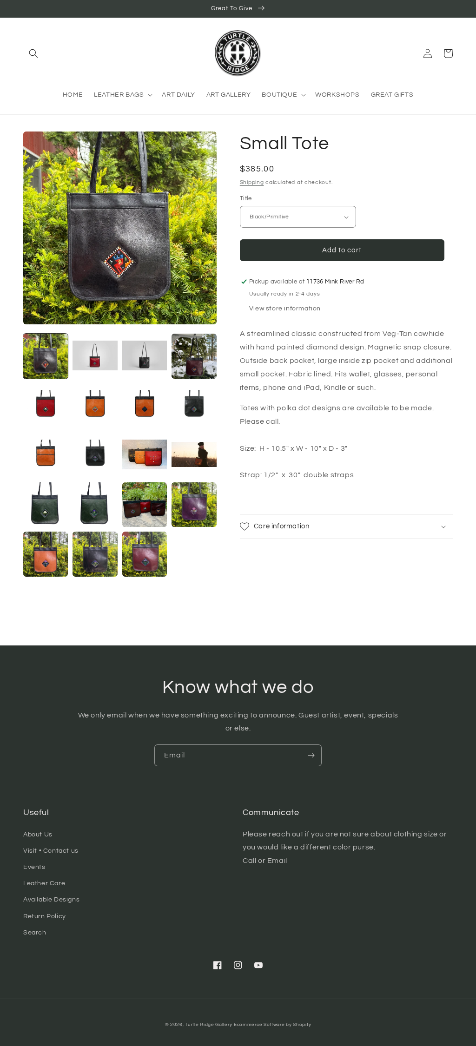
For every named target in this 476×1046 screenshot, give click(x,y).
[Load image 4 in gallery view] (194, 356)
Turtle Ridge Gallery (208, 1024)
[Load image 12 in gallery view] (194, 455)
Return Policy (44, 916)
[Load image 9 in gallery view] (45, 455)
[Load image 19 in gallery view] (144, 554)
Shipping (252, 182)
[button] (33, 53)
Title (246, 198)
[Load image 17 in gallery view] (45, 554)
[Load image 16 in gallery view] (194, 504)
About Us (38, 834)
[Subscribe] (311, 755)
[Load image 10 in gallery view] (95, 455)
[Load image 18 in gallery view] (95, 554)
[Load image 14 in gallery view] (95, 504)
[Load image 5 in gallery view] (45, 405)
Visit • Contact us (51, 851)
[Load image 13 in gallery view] (45, 504)
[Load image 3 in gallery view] (144, 356)
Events (34, 867)
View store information (285, 308)
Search (34, 932)
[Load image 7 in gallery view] (144, 405)
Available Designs (51, 899)
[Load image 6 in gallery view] (95, 405)
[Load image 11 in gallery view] (144, 455)
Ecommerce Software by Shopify (272, 1024)
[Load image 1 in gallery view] (45, 356)
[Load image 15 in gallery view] (144, 504)
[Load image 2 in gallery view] (95, 356)
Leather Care (44, 883)
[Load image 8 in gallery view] (194, 405)
